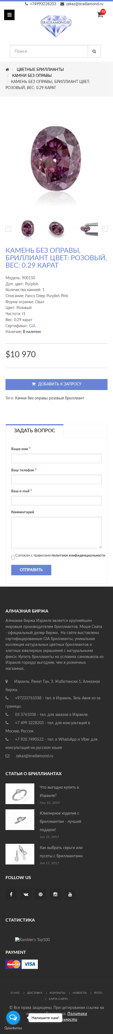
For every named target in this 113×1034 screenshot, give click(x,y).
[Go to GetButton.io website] (13, 1028)
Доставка (34, 993)
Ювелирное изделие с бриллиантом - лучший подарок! (60, 822)
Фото (98, 993)
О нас (15, 993)
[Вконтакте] (26, 895)
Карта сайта (58, 999)
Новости (80, 993)
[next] (105, 229)
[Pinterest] (41, 895)
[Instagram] (55, 895)
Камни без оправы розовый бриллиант (49, 398)
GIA (32, 326)
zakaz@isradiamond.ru (84, 4)
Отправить (31, 570)
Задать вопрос (34, 430)
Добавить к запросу (59, 384)
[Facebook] (11, 895)
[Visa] (21, 964)
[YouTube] (70, 895)
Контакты (57, 993)
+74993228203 (43, 4)
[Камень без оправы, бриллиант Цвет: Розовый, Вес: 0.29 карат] (28, 228)
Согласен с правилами (60, 555)
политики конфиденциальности (78, 555)
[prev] (8, 229)
